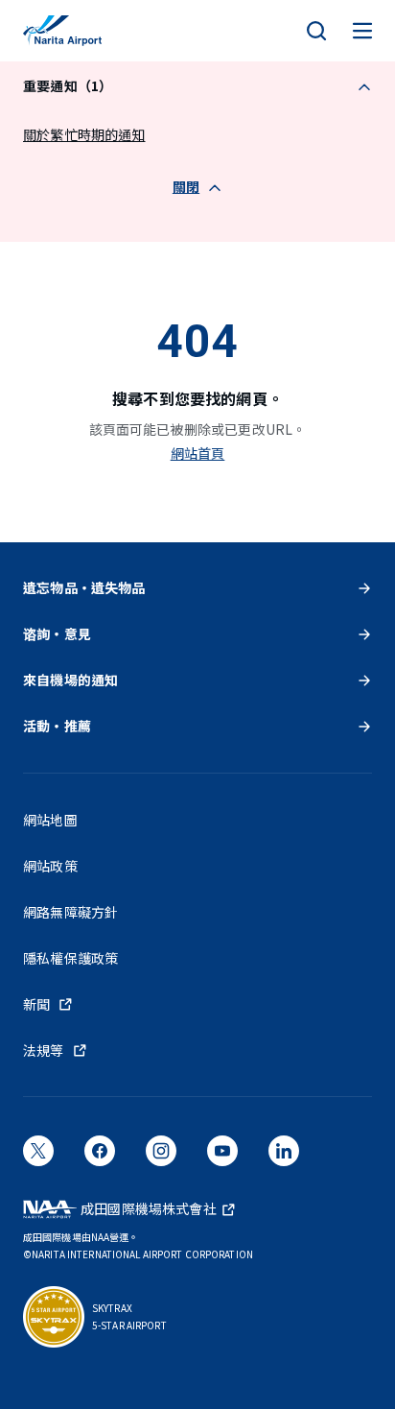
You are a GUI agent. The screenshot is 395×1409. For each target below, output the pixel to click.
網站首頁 (198, 453)
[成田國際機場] (62, 30)
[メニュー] (362, 31)
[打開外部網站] (38, 1157)
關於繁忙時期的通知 (84, 134)
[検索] (316, 31)
